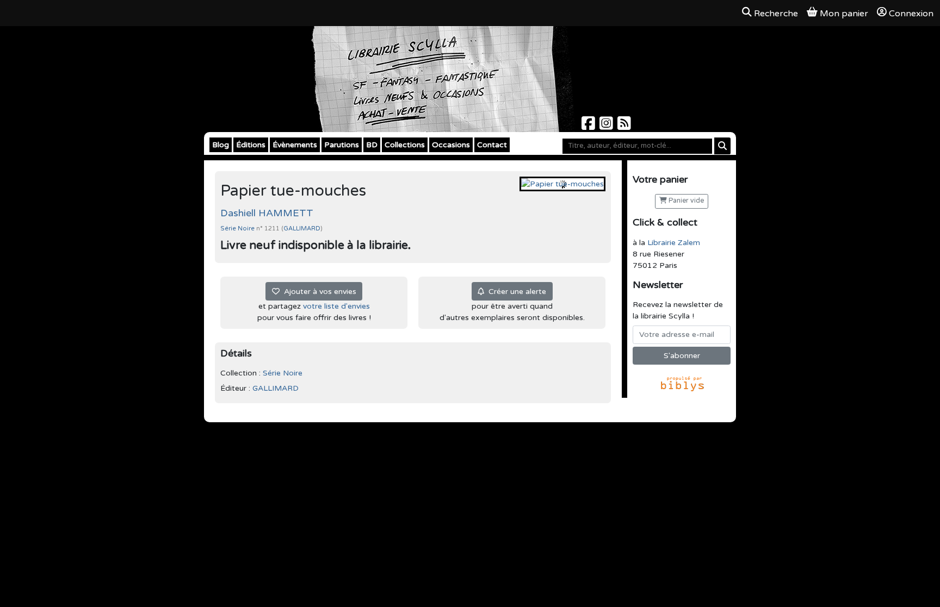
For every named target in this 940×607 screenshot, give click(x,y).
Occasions (451, 144)
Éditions (250, 144)
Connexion (911, 13)
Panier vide (685, 201)
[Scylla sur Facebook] (589, 126)
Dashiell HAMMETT (266, 213)
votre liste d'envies (336, 306)
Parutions (341, 144)
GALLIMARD (301, 228)
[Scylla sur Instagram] (607, 126)
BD (372, 144)
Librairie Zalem (673, 242)
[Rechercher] (722, 145)
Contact (492, 144)
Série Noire (238, 228)
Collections (405, 144)
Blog (220, 144)
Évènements (295, 144)
